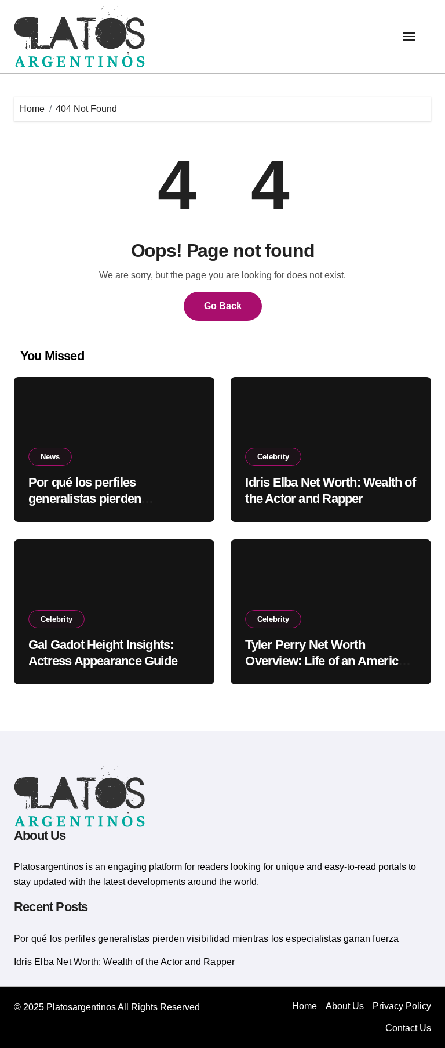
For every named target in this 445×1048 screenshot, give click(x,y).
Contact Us (408, 1028)
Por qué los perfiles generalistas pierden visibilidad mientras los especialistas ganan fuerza (206, 939)
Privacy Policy (402, 1006)
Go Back (223, 306)
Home (304, 1006)
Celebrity (273, 456)
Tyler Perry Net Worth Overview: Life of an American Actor (328, 661)
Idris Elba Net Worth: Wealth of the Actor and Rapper (124, 962)
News (50, 456)
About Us (345, 1006)
